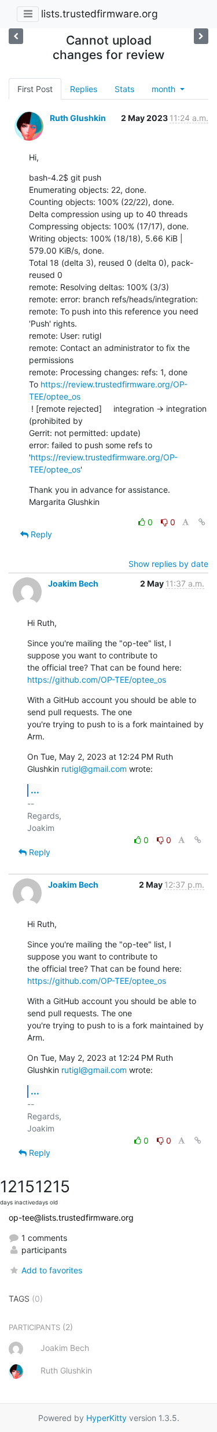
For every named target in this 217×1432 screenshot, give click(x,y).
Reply (40, 534)
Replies (83, 89)
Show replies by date (168, 564)
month (165, 89)
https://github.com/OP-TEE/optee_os (96, 679)
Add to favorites (51, 1270)
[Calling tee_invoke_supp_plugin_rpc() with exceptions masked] (16, 36)
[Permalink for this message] (202, 522)
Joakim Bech (73, 583)
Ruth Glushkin (78, 118)
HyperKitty (106, 1418)
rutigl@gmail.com (94, 769)
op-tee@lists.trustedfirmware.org (71, 1217)
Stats (124, 89)
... (35, 790)
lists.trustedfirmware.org (99, 14)
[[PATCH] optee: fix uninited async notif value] (201, 36)
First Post (35, 89)
